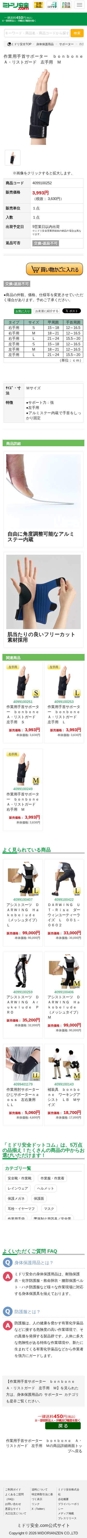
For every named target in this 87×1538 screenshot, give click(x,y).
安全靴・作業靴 (19, 1178)
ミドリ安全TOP (21, 44)
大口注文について (15, 1513)
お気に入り (22, 311)
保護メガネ (16, 1198)
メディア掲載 (66, 1513)
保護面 (39, 1198)
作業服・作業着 (52, 1178)
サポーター (66, 44)
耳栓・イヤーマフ (21, 1209)
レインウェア (18, 1188)
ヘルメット (45, 1188)
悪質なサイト (13, 1508)
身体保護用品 (45, 44)
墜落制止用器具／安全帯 (52, 1219)
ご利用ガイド (13, 1489)
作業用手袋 (16, 1219)
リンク (36, 1504)
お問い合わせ (13, 1504)
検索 (77, 33)
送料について (40, 1489)
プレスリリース (67, 1518)
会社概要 (63, 1499)
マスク (49, 1209)
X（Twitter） (39, 1508)
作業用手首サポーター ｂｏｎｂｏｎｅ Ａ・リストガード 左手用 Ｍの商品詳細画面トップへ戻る (44, 1446)
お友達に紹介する (46, 311)
